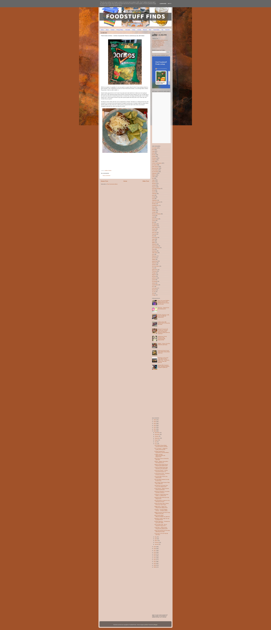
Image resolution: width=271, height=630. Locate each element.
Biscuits (145, 29)
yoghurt (153, 208)
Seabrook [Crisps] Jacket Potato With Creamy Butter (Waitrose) (164, 351)
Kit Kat (153, 190)
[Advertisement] (122, 160)
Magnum (154, 274)
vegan (153, 180)
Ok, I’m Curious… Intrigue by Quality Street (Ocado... (160, 449)
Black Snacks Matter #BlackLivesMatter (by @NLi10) (162, 516)
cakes (153, 161)
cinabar (106, 170)
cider (153, 217)
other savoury (155, 166)
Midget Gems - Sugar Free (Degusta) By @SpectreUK (160, 507)
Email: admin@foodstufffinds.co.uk (160, 40)
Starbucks (154, 244)
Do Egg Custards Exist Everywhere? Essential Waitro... (162, 452)
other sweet (154, 227)
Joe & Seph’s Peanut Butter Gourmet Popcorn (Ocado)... (161, 446)
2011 (155, 561)
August (156, 440)
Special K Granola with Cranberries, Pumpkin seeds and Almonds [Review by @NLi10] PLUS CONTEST (164, 331)
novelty (153, 196)
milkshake (154, 193)
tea (152, 178)
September (157, 438)
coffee (153, 176)
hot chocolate (155, 171)
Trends (153, 215)
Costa (153, 230)
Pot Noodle (154, 281)
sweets (153, 156)
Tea (162, 29)
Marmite (154, 289)
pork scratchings (155, 247)
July (156, 441)
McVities (154, 203)
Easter (153, 181)
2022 (155, 427)
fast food (154, 257)
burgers (154, 229)
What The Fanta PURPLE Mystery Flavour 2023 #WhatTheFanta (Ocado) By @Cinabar (163, 302)
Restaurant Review (156, 213)
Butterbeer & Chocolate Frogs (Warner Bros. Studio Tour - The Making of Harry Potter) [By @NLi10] (163, 360)
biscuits (153, 154)
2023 (155, 425)
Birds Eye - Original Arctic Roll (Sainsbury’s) (163, 308)
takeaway (154, 251)
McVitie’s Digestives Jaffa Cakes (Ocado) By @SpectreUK (163, 316)
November (157, 434)
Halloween (154, 173)
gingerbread (155, 261)
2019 (155, 546)
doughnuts (154, 225)
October (157, 436)
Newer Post (104, 181)
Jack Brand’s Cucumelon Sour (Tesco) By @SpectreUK (161, 486)
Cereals (139, 29)
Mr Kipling (154, 224)
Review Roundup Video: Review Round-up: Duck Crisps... (161, 504)
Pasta (153, 249)
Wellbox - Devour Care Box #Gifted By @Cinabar (164, 344)
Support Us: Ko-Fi (156, 46)
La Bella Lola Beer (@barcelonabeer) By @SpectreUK (159, 455)
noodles (154, 212)
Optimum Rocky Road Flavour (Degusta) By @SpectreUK (161, 465)
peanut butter (155, 218)
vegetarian (154, 200)
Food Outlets (156, 29)
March (156, 540)
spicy (153, 198)
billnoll (146, 624)
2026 (155, 419)
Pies (153, 235)
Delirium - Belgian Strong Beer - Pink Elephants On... (161, 462)
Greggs (153, 294)
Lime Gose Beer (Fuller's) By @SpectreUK (160, 477)
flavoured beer (155, 168)
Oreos (153, 207)
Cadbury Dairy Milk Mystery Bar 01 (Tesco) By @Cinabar (164, 323)
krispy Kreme (155, 245)
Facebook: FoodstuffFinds (158, 41)
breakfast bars (155, 205)
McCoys (154, 276)
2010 (155, 563)
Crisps (133, 29)
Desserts (167, 29)
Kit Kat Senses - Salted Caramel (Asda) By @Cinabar (161, 489)
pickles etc (154, 278)
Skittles (153, 259)
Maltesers (154, 256)
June (156, 443)
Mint (153, 222)
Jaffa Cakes (154, 252)
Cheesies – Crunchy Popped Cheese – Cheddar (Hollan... (161, 510)
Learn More (163, 3)
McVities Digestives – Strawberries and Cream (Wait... (162, 522)
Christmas (154, 158)
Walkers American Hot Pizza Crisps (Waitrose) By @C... (162, 513)
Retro (153, 240)
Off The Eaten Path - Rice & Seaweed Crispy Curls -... (160, 525)
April (156, 538)
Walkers (154, 175)
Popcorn (154, 186)
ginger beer (154, 269)
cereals (153, 185)
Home (102, 29)
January (157, 544)
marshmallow (155, 284)
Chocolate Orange (156, 188)
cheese (153, 220)
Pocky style (154, 237)
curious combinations (157, 163)
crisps (153, 151)
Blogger (155, 624)
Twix (153, 267)
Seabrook (154, 262)
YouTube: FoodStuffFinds (157, 45)
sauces (153, 191)
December (157, 432)
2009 (155, 565)
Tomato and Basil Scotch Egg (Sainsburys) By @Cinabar (161, 468)
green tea (154, 232)
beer (153, 149)
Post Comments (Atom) (112, 184)
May (156, 537)
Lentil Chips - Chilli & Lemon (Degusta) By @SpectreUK (160, 528)
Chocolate (127, 29)
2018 (155, 548)
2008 (155, 567)
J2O (153, 293)
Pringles (154, 272)
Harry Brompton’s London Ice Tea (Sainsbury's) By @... (162, 501)
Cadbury (154, 159)
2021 (155, 429)
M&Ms (153, 242)
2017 (155, 550)
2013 (155, 557)
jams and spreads (156, 202)
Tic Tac (153, 291)
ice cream (154, 164)
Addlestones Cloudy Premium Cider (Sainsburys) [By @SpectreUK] (162, 338)
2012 (155, 559)
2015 (155, 554)
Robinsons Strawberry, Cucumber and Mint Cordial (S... (162, 492)
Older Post (145, 181)
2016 (155, 552)
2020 (155, 431)
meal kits (154, 234)
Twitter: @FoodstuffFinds (157, 44)
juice (153, 254)
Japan (153, 239)
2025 (155, 421)
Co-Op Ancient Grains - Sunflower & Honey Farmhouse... (162, 474)
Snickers (154, 264)
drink (153, 153)
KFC (153, 286)
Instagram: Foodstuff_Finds (158, 42)
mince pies (154, 288)
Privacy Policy (120, 29)
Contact (112, 29)
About (107, 29)
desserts (154, 183)
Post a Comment (106, 175)
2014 (155, 555)
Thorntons (154, 271)
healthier (154, 210)
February (157, 542)
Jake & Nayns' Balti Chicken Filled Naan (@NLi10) (162, 483)
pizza (153, 195)
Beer (150, 29)
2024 (155, 423)
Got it (169, 3)
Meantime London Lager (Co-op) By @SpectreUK (161, 519)
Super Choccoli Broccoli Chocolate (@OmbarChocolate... (162, 531)
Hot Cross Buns (155, 266)
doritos (109, 170)
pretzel (153, 279)
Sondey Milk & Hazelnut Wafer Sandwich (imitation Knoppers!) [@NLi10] (163, 366)
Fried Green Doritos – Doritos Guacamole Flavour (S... (161, 471)
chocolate (154, 148)
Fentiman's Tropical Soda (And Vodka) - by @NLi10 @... (161, 495)
